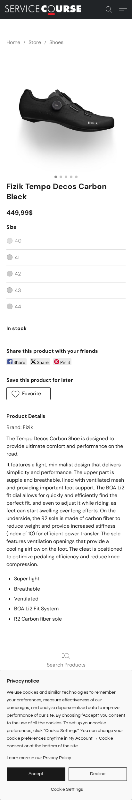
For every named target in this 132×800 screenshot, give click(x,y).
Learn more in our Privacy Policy (39, 758)
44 (18, 306)
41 (17, 257)
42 (18, 273)
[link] (67, 787)
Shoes (56, 42)
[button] (45, 9)
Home (13, 42)
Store (35, 42)
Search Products (66, 664)
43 (18, 290)
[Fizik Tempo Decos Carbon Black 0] (66, 112)
